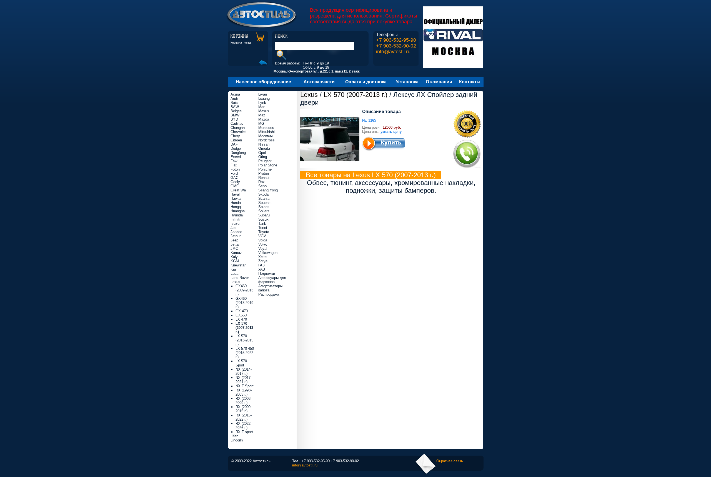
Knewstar (238, 265)
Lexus (309, 94)
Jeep (234, 240)
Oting (262, 157)
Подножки (266, 273)
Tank (262, 223)
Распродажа (268, 294)
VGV (262, 236)
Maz (261, 115)
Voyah (263, 248)
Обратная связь (449, 461)
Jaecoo (236, 232)
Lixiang (264, 98)
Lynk (262, 103)
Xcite (262, 257)
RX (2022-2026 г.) (244, 425)
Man (261, 107)
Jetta (235, 244)
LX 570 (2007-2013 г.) (355, 94)
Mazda (263, 119)
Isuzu (235, 223)
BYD (234, 119)
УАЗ (261, 269)
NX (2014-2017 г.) (244, 371)
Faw (234, 161)
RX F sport (244, 432)
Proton (263, 173)
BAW (235, 107)
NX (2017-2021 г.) (244, 380)
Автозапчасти (319, 81)
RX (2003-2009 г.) (244, 400)
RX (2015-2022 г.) (244, 417)
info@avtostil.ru (393, 51)
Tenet (262, 228)
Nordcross (266, 140)
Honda (236, 203)
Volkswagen (267, 253)
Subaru (264, 215)
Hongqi (236, 207)
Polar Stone (267, 165)
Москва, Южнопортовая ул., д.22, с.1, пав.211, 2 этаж (317, 71)
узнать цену (391, 131)
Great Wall (239, 190)
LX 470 (241, 319)
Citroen (236, 140)
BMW (235, 115)
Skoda (263, 194)
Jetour (236, 236)
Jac (233, 228)
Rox (261, 182)
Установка (407, 81)
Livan (262, 94)
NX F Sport (245, 386)
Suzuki (263, 219)
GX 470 (242, 311)
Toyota (263, 232)
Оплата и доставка (366, 81)
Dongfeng (238, 153)
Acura (235, 94)
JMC (234, 248)
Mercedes (266, 128)
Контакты (469, 81)
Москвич (265, 136)
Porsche (265, 169)
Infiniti (235, 219)
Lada (234, 273)
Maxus (263, 111)
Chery (235, 136)
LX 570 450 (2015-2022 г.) (245, 352)
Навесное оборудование (263, 81)
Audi (234, 98)
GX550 (241, 315)
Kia (233, 269)
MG (261, 123)
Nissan (263, 144)
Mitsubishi (266, 132)
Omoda (264, 148)
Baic (234, 103)
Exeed (236, 157)
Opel (262, 153)
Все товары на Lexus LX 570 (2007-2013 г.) (371, 175)
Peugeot (265, 161)
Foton (235, 169)
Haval (235, 194)
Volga (262, 240)
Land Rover (240, 278)
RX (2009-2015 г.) (244, 409)
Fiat (234, 165)
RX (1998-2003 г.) (244, 392)
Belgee (236, 111)
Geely (235, 182)
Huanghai (238, 211)
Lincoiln (237, 440)
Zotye (262, 261)
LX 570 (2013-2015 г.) (244, 340)
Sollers (263, 211)
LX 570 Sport (241, 363)
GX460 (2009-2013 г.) (244, 290)
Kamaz (236, 253)
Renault (264, 178)
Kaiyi (235, 257)
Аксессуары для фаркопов (272, 280)
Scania (263, 198)
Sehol (262, 186)
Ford (234, 173)
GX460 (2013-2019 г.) (244, 302)
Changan (238, 128)
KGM (235, 261)
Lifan (234, 436)
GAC (234, 178)
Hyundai (237, 215)
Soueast (265, 203)
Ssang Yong (268, 190)
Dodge (236, 148)
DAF (234, 144)
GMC (235, 186)
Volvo (262, 244)
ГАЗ (261, 265)
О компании (439, 81)
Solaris (263, 207)
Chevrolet (238, 132)
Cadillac (237, 123)
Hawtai (236, 198)
